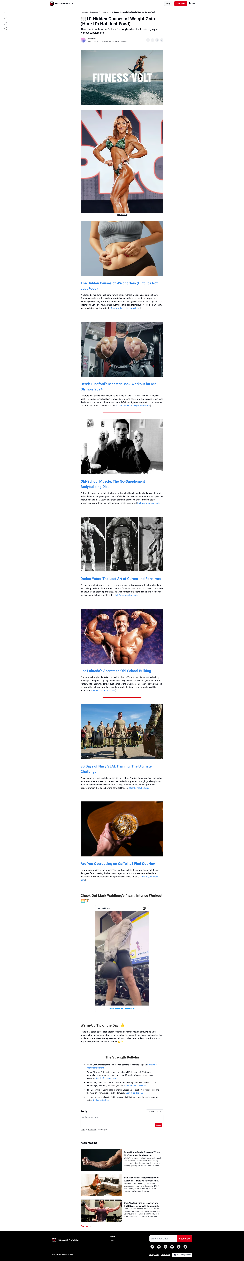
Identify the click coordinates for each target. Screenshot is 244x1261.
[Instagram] (178, 1247)
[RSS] (185, 1247)
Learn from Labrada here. (103, 690)
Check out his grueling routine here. (133, 405)
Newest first (153, 1111)
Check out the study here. (135, 1085)
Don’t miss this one (134, 1093)
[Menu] (189, 3)
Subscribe (180, 3)
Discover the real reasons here (125, 308)
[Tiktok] (165, 1247)
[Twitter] (152, 1247)
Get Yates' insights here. (126, 595)
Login (168, 3)
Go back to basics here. (148, 503)
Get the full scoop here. (106, 1078)
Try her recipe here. (101, 1100)
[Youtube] (159, 1247)
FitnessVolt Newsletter (89, 12)
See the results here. (139, 788)
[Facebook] (172, 1247)
